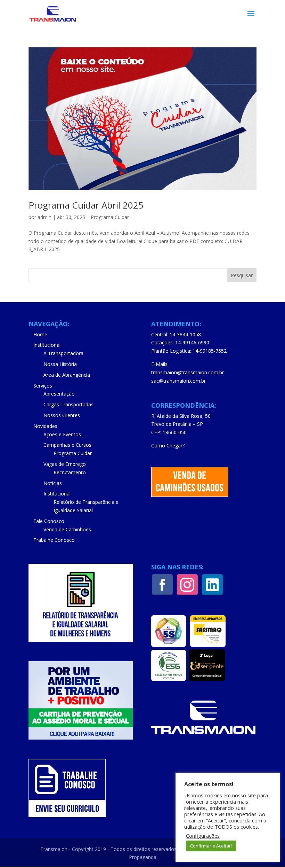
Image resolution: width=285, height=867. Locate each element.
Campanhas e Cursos (67, 445)
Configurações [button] (203, 836)
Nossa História (60, 364)
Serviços (42, 385)
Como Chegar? (168, 445)
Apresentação (59, 393)
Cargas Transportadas (68, 404)
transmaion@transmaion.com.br (187, 372)
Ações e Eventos (62, 434)
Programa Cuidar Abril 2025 (86, 205)
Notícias (52, 483)
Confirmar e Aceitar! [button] (211, 846)
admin (44, 217)
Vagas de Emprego (64, 464)
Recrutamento (70, 472)
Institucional (46, 345)
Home (40, 334)
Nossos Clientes (61, 415)
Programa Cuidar (110, 217)
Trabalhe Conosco (54, 540)
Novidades (45, 426)
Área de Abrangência (66, 375)
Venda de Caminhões (67, 529)
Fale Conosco (48, 521)
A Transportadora (63, 353)
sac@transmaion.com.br (178, 380)
